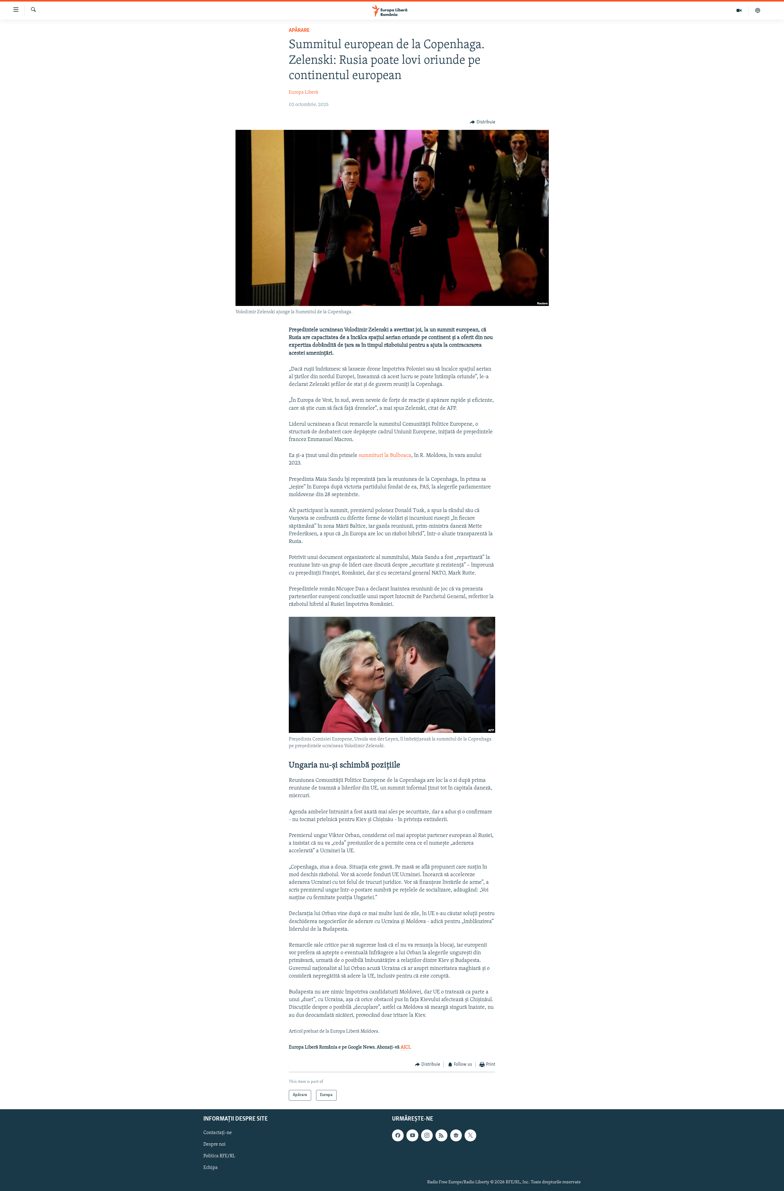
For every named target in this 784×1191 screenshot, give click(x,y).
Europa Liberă (303, 92)
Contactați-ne (217, 1132)
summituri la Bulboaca (385, 455)
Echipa (210, 1167)
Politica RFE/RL (219, 1156)
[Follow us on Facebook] (398, 1135)
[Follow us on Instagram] (427, 1135)
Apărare (299, 30)
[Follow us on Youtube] (412, 1135)
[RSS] (441, 1135)
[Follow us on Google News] (456, 1135)
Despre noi (214, 1144)
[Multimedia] (739, 10)
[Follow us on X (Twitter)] (470, 1135)
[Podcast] (757, 10)
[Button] (482, 122)
